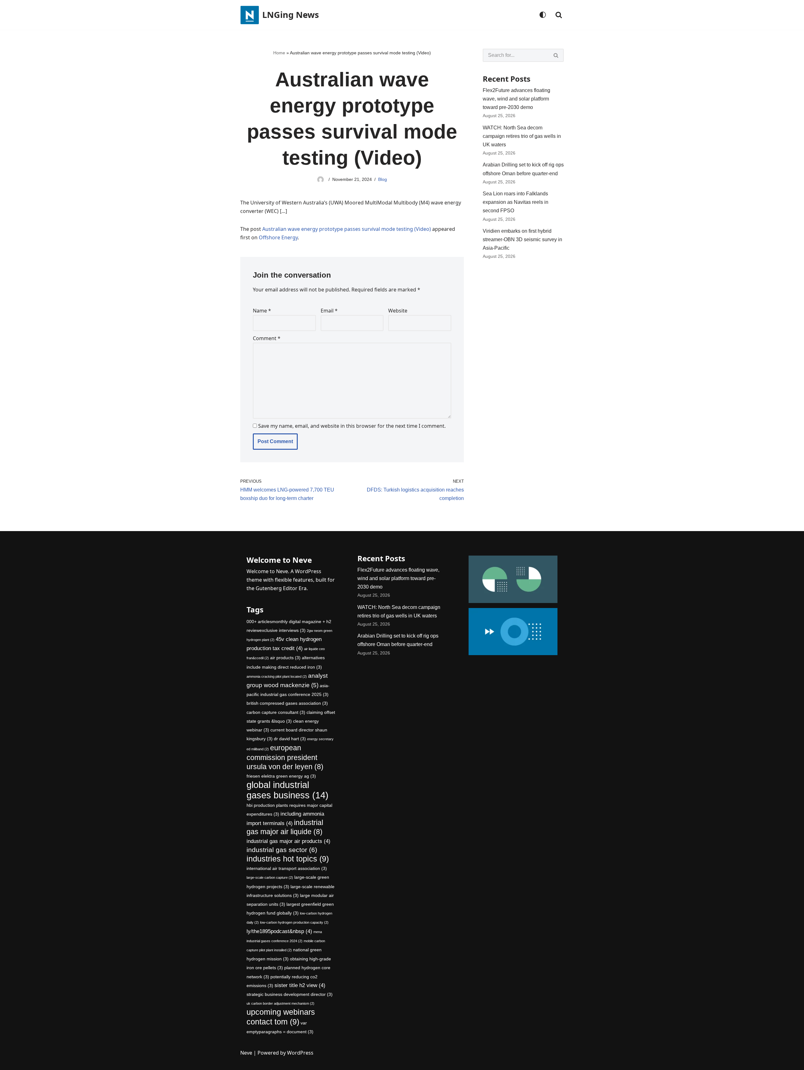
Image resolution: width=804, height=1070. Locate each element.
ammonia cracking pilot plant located (277, 676)
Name (262, 310)
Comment (266, 338)
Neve (246, 1052)
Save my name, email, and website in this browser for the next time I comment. (352, 425)
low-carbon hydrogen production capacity (294, 922)
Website (397, 310)
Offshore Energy (278, 237)
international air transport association (287, 868)
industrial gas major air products (288, 841)
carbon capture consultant (276, 712)
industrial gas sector (282, 849)
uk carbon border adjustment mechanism (280, 1003)
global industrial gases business (288, 789)
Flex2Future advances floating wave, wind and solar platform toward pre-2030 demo (516, 99)
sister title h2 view (299, 985)
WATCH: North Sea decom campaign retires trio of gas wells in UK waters (522, 136)
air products (285, 657)
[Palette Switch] (543, 15)
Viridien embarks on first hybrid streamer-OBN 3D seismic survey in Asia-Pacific (522, 239)
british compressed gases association (287, 703)
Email (329, 310)
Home (279, 52)
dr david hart (290, 738)
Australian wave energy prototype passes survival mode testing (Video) (346, 228)
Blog (382, 179)
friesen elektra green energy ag (281, 776)
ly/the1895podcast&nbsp (279, 931)
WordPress (300, 1052)
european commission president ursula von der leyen (285, 757)
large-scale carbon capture (270, 877)
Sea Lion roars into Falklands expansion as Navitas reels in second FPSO (515, 202)
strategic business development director (290, 994)
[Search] (558, 14)
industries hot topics (288, 859)
